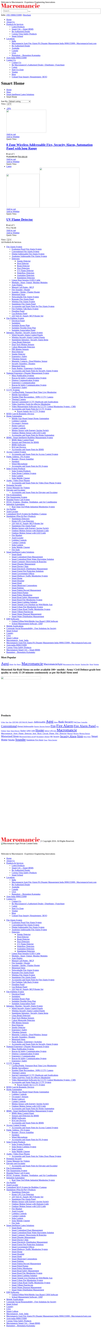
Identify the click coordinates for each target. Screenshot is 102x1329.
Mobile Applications (14, 626)
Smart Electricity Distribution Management (30, 569)
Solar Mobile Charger (21, 478)
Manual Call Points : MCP (23, 287)
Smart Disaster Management (23, 564)
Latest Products (18, 27)
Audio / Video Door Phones (18, 480)
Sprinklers (16, 323)
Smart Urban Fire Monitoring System (27, 607)
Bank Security (66, 721)
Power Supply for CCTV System (31, 411)
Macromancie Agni (69, 664)
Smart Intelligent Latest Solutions (20, 552)
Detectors (16, 259)
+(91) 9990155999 (14, 15)
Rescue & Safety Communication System (29, 378)
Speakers (15, 461)
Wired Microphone (19, 464)
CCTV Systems (13, 390)
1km (7, 722)
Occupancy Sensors (20, 423)
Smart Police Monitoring (22, 595)
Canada (15, 50)
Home (9, 19)
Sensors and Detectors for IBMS (25, 442)
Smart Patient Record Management (26, 590)
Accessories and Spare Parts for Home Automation (33, 435)
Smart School (17, 36)
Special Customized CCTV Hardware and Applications (35, 402)
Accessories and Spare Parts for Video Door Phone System (36, 483)
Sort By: (5, 101)
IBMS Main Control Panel (23, 440)
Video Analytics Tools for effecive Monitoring (31, 404)
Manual (70, 733)
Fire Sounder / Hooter (21, 290)
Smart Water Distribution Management (28, 616)
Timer (46, 740)
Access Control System (16, 452)
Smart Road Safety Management (25, 597)
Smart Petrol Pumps (20, 592)
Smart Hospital (18, 581)
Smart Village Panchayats (22, 612)
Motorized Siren (18, 294)
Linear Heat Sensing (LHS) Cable (26, 280)
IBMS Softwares (19, 445)
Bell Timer (77, 722)
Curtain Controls (19, 428)
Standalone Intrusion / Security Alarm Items (30, 340)
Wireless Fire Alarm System (23, 301)
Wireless (96, 664)
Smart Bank (17, 554)
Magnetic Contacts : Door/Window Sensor (29, 361)
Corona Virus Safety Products (24, 34)
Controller (84, 722)
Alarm (56, 722)
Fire (15, 664)
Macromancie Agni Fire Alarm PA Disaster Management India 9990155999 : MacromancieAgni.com (54, 43)
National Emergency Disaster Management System (27, 373)
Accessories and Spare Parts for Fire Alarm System (33, 306)
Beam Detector (23, 266)
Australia (15, 48)
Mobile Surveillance (20, 394)
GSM (33, 731)
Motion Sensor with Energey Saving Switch (30, 430)
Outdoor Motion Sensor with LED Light (29, 433)
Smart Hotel (17, 583)
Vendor (15, 72)
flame (8, 731)
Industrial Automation (15, 504)
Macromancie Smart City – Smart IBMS (23, 650)
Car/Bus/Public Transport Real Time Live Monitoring (34, 392)
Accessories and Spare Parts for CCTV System (31, 409)
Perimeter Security (14, 485)
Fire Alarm (64, 726)
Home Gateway (18, 425)
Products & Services (14, 24)
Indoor (47, 731)
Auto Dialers (17, 285)
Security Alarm (68, 736)
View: (4, 104)
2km (10, 722)
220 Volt (15, 722)
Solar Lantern (17, 476)
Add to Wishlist (12, 137)
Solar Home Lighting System (24, 473)
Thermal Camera (19, 399)
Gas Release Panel (19, 313)
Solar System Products (15, 468)
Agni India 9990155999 (16, 58)
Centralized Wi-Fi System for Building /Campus (26, 514)
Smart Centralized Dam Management (27, 557)
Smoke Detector (24, 261)
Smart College (12, 638)
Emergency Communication (23, 383)
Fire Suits (16, 550)
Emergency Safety (19, 356)
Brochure (27, 15)
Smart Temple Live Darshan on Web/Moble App (32, 604)
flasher (23, 730)
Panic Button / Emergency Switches (27, 368)
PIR (51, 737)
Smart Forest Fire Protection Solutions (28, 571)
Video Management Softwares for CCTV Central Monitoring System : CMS (44, 406)
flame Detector (15, 731)
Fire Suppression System (16, 497)
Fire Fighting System (15, 318)
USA (14, 53)
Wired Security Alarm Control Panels (27, 335)
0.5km (3, 722)
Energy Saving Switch (42, 726)
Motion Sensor (84, 733)
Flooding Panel (18, 311)
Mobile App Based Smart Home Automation (30, 418)
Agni (5, 663)
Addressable (39, 722)
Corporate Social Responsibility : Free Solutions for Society (31, 628)
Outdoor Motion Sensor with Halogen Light (30, 530)
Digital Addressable (25, 726)
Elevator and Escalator (15, 490)
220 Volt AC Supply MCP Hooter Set (27, 316)
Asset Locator (12, 511)
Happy (19, 664)
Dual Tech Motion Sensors (23, 344)
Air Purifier (11, 509)
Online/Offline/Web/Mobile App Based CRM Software (35, 621)
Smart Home (17, 578)
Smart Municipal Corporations (24, 585)
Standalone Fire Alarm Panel (24, 304)
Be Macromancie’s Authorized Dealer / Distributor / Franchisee (38, 65)
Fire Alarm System (14, 247)
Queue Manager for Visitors (18, 488)
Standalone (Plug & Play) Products (21, 516)
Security (77, 664)
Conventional (9, 726)
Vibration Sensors (19, 359)
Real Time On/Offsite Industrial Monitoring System (33, 507)
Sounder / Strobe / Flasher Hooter (26, 292)
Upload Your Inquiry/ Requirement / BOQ (29, 77)
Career (14, 67)
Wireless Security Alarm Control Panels (28, 337)
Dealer (11, 664)
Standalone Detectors (26, 278)
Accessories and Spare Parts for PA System (30, 466)
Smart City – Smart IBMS (22, 29)
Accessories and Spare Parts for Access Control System (35, 454)
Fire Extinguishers (14, 495)
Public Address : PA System (18, 457)
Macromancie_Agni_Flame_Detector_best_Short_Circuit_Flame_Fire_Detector (34, 733)
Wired (91, 664)
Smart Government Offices (23, 573)
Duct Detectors (23, 268)
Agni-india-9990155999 (16, 645)
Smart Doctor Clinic (20, 566)
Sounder (20, 739)
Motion (76, 733)
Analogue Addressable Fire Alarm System (29, 256)
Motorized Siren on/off (27, 737)
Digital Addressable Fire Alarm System (28, 254)
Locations (10, 39)
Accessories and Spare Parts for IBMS (28, 449)
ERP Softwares (12, 619)
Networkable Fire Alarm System (25, 297)
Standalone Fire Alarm (34, 740)
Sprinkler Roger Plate (21, 325)
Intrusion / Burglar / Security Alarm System (24, 332)
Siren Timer (87, 736)
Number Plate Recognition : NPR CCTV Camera (32, 397)
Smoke (11, 739)
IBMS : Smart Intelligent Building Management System (29, 437)
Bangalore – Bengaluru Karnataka (26, 55)
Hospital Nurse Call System (18, 499)
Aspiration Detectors (25, 275)
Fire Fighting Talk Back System (25, 309)
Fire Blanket (17, 535)
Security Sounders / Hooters (23, 363)
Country (9, 633)
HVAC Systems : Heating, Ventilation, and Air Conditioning (31, 502)
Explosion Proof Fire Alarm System (27, 249)
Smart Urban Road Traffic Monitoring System (31, 609)
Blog (14, 74)
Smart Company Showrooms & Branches (29, 561)
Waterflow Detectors (25, 273)
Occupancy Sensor (43, 737)
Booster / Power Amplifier (23, 459)
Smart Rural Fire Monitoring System (27, 600)
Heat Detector (23, 263)
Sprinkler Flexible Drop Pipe (24, 328)
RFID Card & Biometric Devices (20, 414)
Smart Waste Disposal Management (26, 614)
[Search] (29, 11)
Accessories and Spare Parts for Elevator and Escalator (35, 492)
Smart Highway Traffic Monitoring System (30, 576)
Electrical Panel (18, 321)
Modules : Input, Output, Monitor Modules (30, 282)
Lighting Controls (19, 421)
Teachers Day (85, 664)
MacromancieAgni (53, 664)
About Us (10, 22)
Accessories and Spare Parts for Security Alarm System (35, 371)
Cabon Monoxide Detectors (23, 347)
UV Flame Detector (25, 270)
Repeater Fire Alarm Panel (23, 299)
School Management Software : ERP (27, 623)
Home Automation (14, 416)
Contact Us (11, 60)
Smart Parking (18, 588)
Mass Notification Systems (23, 375)
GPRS (28, 731)
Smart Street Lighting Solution (24, 602)
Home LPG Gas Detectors (23, 521)
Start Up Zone (18, 70)
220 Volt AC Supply (26, 722)
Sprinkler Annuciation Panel (23, 330)
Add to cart (11, 134)
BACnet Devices (19, 447)
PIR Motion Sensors (20, 349)
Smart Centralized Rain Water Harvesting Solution (33, 559)
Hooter (39, 730)
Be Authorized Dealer (21, 31)
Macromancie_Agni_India (17, 640)
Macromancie (32, 663)
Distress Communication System (25, 380)
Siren (80, 736)
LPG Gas (53, 731)
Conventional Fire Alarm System (25, 251)
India (14, 41)
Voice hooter (52, 740)
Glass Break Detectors (21, 342)
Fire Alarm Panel (85, 726)
